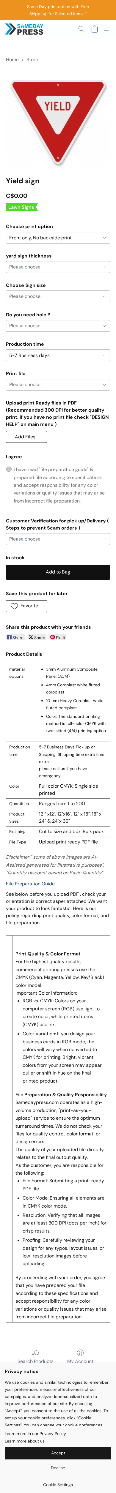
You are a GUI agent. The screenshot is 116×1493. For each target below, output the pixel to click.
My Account (80, 1361)
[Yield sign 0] (58, 118)
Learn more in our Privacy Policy (35, 1433)
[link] (58, 1482)
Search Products (36, 1361)
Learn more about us (25, 1441)
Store (32, 59)
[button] (25, 29)
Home (12, 59)
